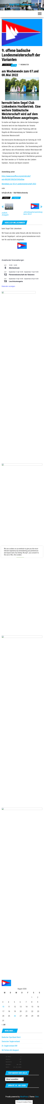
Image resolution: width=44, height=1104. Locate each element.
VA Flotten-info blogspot (10, 1050)
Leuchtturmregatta (16, 281)
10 (3, 1007)
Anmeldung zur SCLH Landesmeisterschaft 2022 (19, 184)
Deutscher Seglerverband (11, 1041)
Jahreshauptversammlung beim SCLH (32, 213)
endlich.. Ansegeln (5, 214)
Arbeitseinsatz (14, 268)
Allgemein (16, 198)
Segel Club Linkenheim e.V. (22, 4)
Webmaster (25, 65)
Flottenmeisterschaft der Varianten (21, 274)
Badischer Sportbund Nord (11, 1037)
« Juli (3, 1025)
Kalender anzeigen (8, 286)
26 (15, 1016)
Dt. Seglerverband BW (9, 1046)
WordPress (24, 1097)
